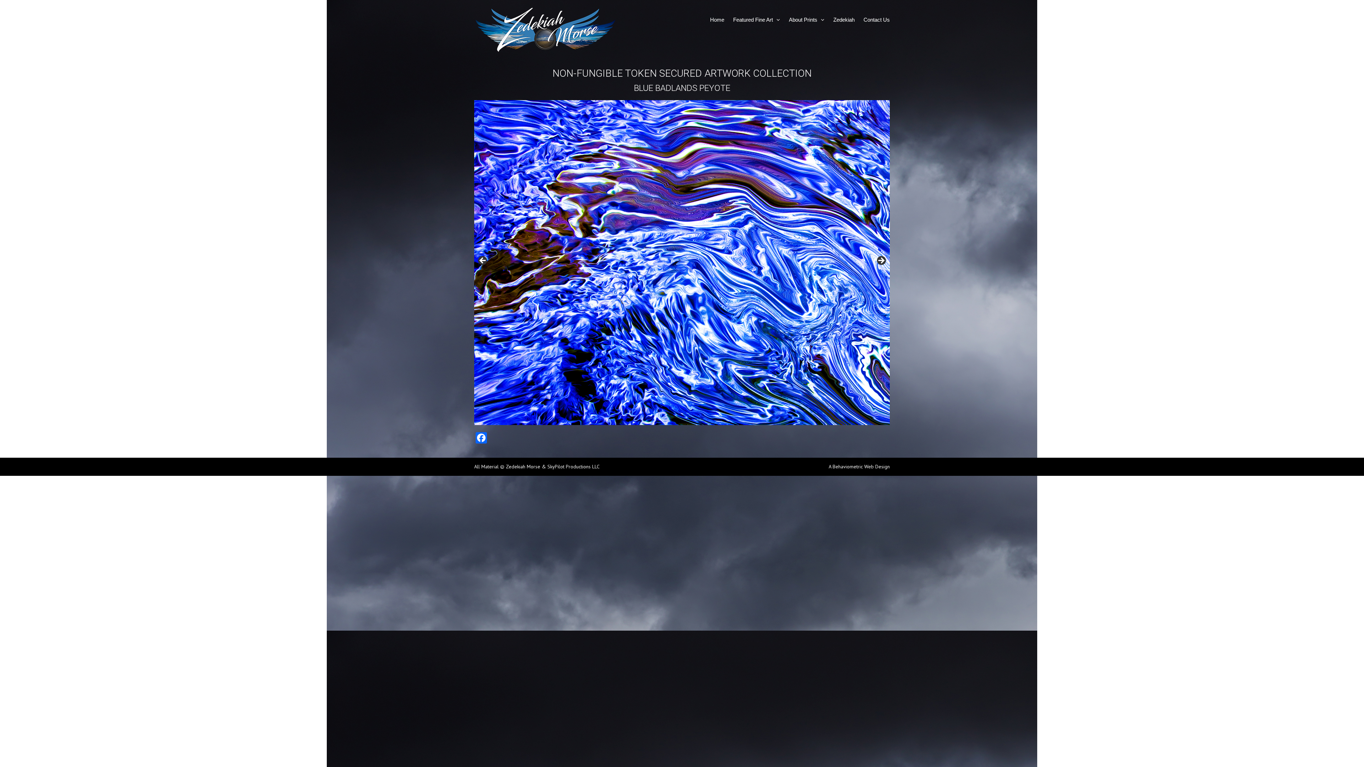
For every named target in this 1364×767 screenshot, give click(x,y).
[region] (682, 262)
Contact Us (877, 20)
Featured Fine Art (753, 20)
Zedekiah (844, 20)
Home (717, 20)
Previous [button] (483, 261)
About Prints (803, 20)
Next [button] (881, 261)
